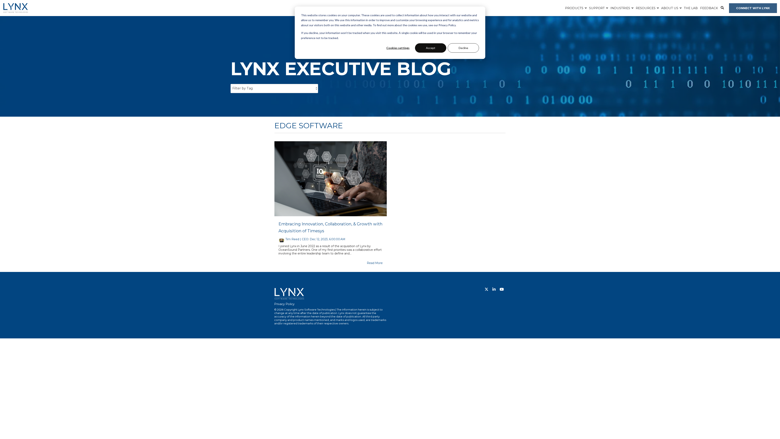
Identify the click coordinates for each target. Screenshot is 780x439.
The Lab (691, 8)
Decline (463, 48)
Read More (375, 263)
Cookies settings (398, 48)
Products (574, 8)
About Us (670, 8)
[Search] (722, 8)
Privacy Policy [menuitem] (284, 304)
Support (597, 8)
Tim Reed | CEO (296, 239)
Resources (646, 8)
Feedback (709, 8)
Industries (620, 8)
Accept (430, 48)
